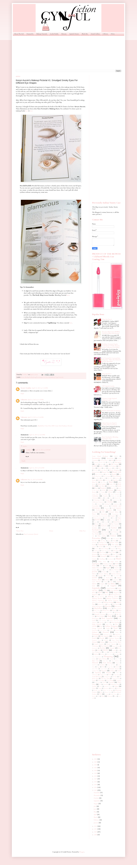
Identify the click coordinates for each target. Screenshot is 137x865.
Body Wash (101, 486)
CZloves (105, 34)
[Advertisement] (68, 53)
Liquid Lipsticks (110, 588)
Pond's (94, 638)
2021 (95, 768)
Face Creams (104, 532)
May (95, 812)
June (95, 809)
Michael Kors (106, 610)
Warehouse (106, 688)
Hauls (118, 558)
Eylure (108, 530)
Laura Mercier (96, 582)
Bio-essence (110, 478)
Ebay (105, 520)
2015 (95, 785)
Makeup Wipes (101, 604)
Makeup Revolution (96, 602)
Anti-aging (118, 462)
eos (115, 696)
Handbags (102, 559)
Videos (116, 686)
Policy (113, 34)
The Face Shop (105, 678)
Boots (96, 488)
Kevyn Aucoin (46, 377)
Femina (108, 538)
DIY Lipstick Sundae (108, 386)
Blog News (116, 480)
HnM (116, 564)
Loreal (105, 590)
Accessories (96, 458)
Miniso (114, 610)
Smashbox (102, 665)
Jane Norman (115, 570)
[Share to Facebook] (51, 375)
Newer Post (19, 531)
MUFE (100, 592)
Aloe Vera (118, 460)
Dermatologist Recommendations (100, 516)
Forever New (114, 542)
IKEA (101, 565)
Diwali (119, 516)
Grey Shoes (116, 550)
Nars (117, 616)
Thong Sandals (115, 678)
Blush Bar (85, 34)
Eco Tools (112, 520)
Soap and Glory (112, 665)
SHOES (106, 650)
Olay (101, 626)
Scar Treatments (96, 652)
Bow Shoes (113, 488)
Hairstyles (103, 556)
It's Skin (107, 570)
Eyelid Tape (104, 528)
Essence (106, 522)
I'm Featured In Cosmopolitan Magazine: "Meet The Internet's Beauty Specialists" (111, 359)
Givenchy (113, 548)
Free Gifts (115, 545)
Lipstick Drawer (74, 34)
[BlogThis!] (48, 375)
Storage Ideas (110, 667)
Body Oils (112, 484)
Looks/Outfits (54, 34)
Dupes (119, 518)
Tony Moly (101, 680)
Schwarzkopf (112, 652)
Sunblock (112, 671)
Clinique (107, 500)
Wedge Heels (97, 690)
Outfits (108, 628)
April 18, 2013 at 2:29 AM (42, 450)
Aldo (112, 460)
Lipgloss (113, 585)
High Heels (114, 562)
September (97, 801)
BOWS (94, 466)
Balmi (104, 468)
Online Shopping (111, 626)
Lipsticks (96, 588)
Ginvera (97, 548)
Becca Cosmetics (99, 474)
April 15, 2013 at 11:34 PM (40, 388)
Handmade (110, 559)
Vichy (100, 686)
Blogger (81, 852)
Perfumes (94, 632)
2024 (95, 759)
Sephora (96, 654)
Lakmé (107, 580)
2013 (95, 790)
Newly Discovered (114, 620)
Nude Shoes (109, 624)
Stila (103, 667)
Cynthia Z (29, 450)
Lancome (115, 580)
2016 (95, 782)
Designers (112, 516)
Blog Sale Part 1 (107, 374)
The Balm (114, 676)
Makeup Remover (113, 600)
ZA (98, 696)
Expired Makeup (105, 524)
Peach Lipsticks (103, 630)
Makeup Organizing (98, 600)
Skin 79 (117, 659)
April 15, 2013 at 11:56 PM (35, 417)
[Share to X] (49, 375)
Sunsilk (119, 671)
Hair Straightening (105, 554)
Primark (94, 642)
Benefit (114, 474)
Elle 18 (119, 520)
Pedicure (111, 630)
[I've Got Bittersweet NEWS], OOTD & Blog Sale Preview (111, 332)
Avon (107, 464)
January (96, 823)
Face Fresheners (115, 532)
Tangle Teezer (103, 674)
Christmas (95, 498)
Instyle (100, 570)
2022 (95, 765)
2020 (95, 770)
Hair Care (102, 552)
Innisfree (117, 568)
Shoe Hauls (117, 654)
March (96, 817)
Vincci (94, 688)
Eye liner (95, 526)
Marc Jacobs (116, 604)
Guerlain (94, 552)
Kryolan (100, 576)
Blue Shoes (103, 482)
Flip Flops (102, 540)
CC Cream (101, 492)
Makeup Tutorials (41, 34)
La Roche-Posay (108, 578)
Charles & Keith (115, 496)
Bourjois (103, 488)
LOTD (94, 577)
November (97, 795)
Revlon (102, 648)
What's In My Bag (108, 690)
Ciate (101, 498)
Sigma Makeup (102, 659)
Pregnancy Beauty (113, 638)
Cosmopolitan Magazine (104, 510)
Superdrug (98, 673)
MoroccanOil (111, 614)
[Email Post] (42, 374)
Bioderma (117, 478)
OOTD (94, 626)
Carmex (117, 492)
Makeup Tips (54, 377)
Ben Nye (107, 474)
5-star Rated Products (100, 456)
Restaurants (94, 648)
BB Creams (114, 464)
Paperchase (94, 630)
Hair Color (112, 552)
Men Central (117, 608)
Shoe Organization (96, 657)
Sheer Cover (110, 654)
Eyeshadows (32, 377)
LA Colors (116, 575)
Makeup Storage (108, 602)
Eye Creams (114, 524)
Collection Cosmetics (98, 502)
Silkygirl (111, 659)
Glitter (119, 548)
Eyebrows (104, 526)
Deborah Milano (114, 512)
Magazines (95, 594)
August (96, 804)
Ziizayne (109, 696)
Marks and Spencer (97, 606)
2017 (95, 779)
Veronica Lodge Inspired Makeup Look (109, 399)
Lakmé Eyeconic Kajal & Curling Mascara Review (109, 424)
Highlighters (96, 564)
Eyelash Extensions (114, 526)
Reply (22, 393)
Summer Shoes (95, 671)
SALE (98, 650)
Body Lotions (102, 484)
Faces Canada (105, 534)
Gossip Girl (96, 550)
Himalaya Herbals (108, 564)
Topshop (118, 680)
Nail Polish (100, 616)
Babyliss (99, 468)
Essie (110, 522)
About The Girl (19, 34)
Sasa (119, 650)
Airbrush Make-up (104, 460)
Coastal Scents (115, 500)
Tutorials (60, 377)
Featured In (30, 34)
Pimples (96, 636)
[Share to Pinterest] (53, 375)
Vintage (100, 688)
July (95, 806)
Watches (113, 688)
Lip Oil (103, 586)
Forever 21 (102, 542)
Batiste (119, 468)
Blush (111, 482)
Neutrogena (95, 618)
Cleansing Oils (98, 500)
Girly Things (104, 548)
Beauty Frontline (26, 388)
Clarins (111, 498)
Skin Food (106, 661)
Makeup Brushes (97, 598)
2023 (95, 762)
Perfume (117, 630)
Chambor (105, 496)
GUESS (101, 546)
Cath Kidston (104, 494)
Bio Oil (103, 478)
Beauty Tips (105, 472)
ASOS (116, 456)
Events (96, 524)
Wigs (101, 692)
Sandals (114, 650)
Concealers (95, 506)
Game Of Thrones (109, 546)
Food (114, 541)
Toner (94, 680)
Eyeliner (114, 528)
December (97, 793)
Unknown (24, 400)
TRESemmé (95, 674)
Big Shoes (97, 478)
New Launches (107, 618)
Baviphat (96, 470)
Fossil (93, 545)
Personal (106, 632)
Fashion (113, 536)
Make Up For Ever (116, 594)
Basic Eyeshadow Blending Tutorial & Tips (110, 438)
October (96, 798)
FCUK (114, 530)
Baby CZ (102, 466)
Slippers (117, 663)
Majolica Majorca (104, 594)
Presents (106, 640)
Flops (109, 540)
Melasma (110, 608)
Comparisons (116, 504)
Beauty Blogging (114, 470)
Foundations (102, 544)
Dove (114, 518)
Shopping (108, 656)
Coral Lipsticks (116, 508)
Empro (95, 522)
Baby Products (112, 466)
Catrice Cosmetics (115, 494)
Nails (109, 616)
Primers (102, 642)
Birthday (100, 480)
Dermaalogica (115, 514)
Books (119, 486)
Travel (104, 682)
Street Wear (95, 669)
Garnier (119, 546)
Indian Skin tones (97, 568)
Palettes (115, 628)
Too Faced (110, 680)
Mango (109, 604)
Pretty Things (115, 640)
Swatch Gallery (95, 34)
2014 (95, 787)
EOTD (97, 520)
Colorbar (110, 502)
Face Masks (95, 534)
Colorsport (99, 504)
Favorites (38, 377)
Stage (98, 667)
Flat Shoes (95, 541)
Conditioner (105, 506)
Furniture (94, 546)
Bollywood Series (111, 486)
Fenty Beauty (116, 538)
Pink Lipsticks (104, 636)
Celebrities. (95, 496)
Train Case (97, 682)
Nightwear (94, 622)
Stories (117, 667)
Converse (107, 508)
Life (111, 582)
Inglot (108, 567)
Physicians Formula (108, 634)
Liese (105, 582)
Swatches (108, 673)
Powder (102, 638)
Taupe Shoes (117, 674)
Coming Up (107, 504)
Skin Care (95, 661)
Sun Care (104, 671)
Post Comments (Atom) (31, 534)
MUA (93, 592)
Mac (107, 592)
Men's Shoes (97, 610)
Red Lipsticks (105, 646)
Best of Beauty (116, 476)
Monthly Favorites (100, 614)
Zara (102, 696)
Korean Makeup (103, 574)
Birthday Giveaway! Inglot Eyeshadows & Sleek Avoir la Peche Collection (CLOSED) (110, 345)
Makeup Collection (112, 598)
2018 (95, 776)
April (95, 814)
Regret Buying (115, 646)
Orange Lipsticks (97, 628)
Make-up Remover (99, 596)
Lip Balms (111, 583)
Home (51, 531)
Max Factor (118, 606)
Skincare (63, 34)
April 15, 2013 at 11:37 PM (35, 400)
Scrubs (119, 652)
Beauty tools (116, 472)
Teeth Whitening (97, 677)
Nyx (116, 624)
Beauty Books (24, 377)
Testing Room (107, 676)
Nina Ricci (101, 622)
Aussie (101, 464)
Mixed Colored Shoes (107, 612)
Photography (96, 634)
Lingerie (102, 584)
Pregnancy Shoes (96, 640)
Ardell (96, 464)
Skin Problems (115, 661)
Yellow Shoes (113, 694)
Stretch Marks (103, 669)
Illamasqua (115, 566)
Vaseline (94, 686)
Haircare (94, 556)
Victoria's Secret (108, 686)
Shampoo (102, 654)
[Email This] (46, 375)
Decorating (104, 514)
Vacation (105, 684)
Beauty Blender (103, 470)
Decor (94, 514)
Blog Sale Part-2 (107, 319)
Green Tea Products (106, 550)
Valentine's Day (115, 684)
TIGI (117, 672)
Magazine (116, 592)
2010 (95, 832)
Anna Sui (110, 462)
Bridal (104, 490)
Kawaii (104, 572)
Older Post (82, 531)
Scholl (105, 652)
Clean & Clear (117, 498)
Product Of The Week (114, 642)
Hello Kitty (102, 562)
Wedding (119, 688)
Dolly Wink (108, 518)
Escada (100, 522)
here (26, 111)
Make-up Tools (113, 596)
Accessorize (110, 458)
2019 (95, 773)
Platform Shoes (116, 636)
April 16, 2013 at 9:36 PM (36, 468)
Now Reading (115, 622)
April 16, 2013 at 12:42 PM (37, 435)
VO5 (100, 684)
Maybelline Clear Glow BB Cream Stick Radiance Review (55, 426)
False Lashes (102, 536)
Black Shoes (108, 480)
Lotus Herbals (114, 590)
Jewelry (95, 571)
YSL (100, 694)
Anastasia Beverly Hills (99, 462)
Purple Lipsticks (99, 644)
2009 (95, 835)
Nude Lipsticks (97, 624)
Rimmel (112, 648)
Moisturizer (118, 612)
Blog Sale (95, 482)
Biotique (94, 480)
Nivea (107, 622)
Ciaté (106, 498)
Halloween (113, 556)
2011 (95, 829)
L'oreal (108, 576)
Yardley (107, 694)
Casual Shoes (95, 494)
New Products (102, 620)
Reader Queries (111, 644)
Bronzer (110, 490)
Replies (25, 446)
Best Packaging (107, 476)
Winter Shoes (108, 692)
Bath (115, 468)
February (96, 820)
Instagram (94, 570)
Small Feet (94, 665)
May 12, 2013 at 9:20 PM (35, 480)
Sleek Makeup (107, 663)
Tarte (109, 675)
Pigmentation (118, 634)
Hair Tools (116, 554)
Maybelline (98, 608)
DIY (103, 512)
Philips (117, 632)
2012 (95, 826)
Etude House (117, 522)
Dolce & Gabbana (98, 518)
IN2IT (107, 566)
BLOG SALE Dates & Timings (111, 411)
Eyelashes (94, 528)
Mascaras (108, 606)
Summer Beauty (114, 669)
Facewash (114, 534)
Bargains (110, 468)
